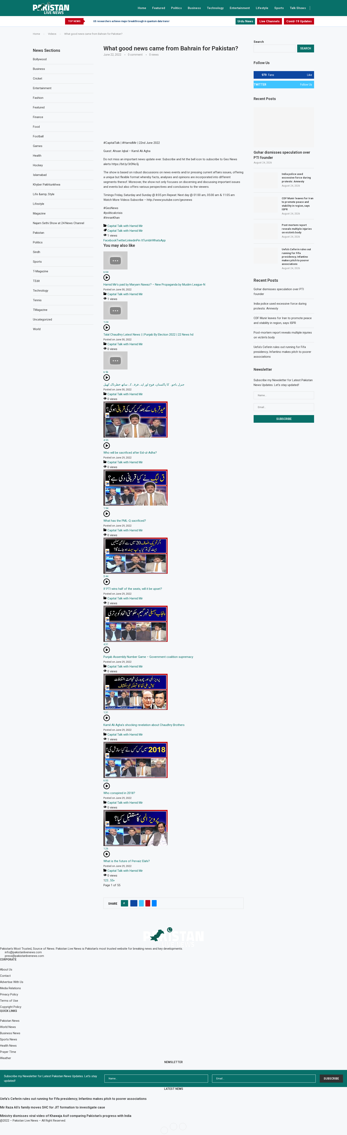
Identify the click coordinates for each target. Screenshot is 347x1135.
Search (259, 42)
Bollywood (40, 59)
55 (111, 880)
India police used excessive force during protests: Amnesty (296, 177)
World (37, 329)
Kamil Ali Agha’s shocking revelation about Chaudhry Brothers (144, 725)
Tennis (37, 300)
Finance (38, 117)
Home (142, 8)
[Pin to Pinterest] (147, 903)
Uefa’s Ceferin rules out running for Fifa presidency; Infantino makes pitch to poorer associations (296, 256)
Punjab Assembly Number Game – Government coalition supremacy (148, 657)
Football (38, 136)
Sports (279, 8)
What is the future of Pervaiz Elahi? (126, 861)
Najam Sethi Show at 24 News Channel (58, 223)
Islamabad (40, 175)
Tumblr (147, 240)
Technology (215, 8)
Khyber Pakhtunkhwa (46, 184)
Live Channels (269, 21)
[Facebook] (227, 21)
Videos (52, 33)
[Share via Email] (154, 903)
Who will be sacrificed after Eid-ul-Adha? (130, 452)
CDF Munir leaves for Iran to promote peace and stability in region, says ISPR (297, 204)
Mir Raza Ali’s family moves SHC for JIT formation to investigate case (52, 1107)
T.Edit (36, 281)
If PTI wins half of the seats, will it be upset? (132, 589)
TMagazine (40, 310)
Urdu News (245, 21)
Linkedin (131, 240)
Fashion (38, 98)
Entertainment (240, 8)
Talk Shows (298, 8)
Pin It (139, 240)
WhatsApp (159, 240)
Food (36, 127)
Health (37, 155)
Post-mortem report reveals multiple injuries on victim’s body (297, 229)
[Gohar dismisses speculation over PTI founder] (284, 127)
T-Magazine (40, 271)
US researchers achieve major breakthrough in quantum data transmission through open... (144, 21)
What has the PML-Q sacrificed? (124, 521)
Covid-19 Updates (299, 21)
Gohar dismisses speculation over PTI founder (282, 154)
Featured (158, 8)
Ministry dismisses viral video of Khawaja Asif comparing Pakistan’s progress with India (65, 1116)
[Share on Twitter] (141, 903)
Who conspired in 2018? (119, 793)
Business (194, 8)
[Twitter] (173, 1130)
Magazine (39, 213)
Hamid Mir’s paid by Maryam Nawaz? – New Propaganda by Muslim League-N (154, 284)
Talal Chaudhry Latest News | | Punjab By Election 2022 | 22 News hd (148, 334)
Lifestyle (262, 8)
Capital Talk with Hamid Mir (125, 226)
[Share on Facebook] (133, 903)
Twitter (121, 240)
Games (37, 146)
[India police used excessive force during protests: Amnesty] (266, 180)
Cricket (37, 78)
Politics (176, 8)
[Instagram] (233, 21)
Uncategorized (42, 319)
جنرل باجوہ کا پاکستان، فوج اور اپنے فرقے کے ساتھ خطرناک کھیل (143, 384)
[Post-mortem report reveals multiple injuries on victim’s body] (266, 231)
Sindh (36, 252)
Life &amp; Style (43, 194)
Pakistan (38, 233)
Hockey (38, 165)
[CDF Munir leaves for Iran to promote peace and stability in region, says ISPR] (266, 205)
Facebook (109, 240)
